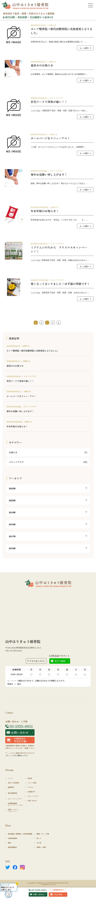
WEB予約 (58, 894)
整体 (9, 843)
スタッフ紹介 (32, 783)
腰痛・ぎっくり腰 (43, 834)
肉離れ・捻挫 (41, 847)
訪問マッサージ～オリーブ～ (13, 810)
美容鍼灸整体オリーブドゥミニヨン (15, 804)
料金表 (30, 778)
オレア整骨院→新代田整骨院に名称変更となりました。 (33, 350)
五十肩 (39, 843)
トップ (10, 778)
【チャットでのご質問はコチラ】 (16, 755)
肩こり (39, 838)
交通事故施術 (12, 838)
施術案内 (11, 787)
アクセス (31, 787)
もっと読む (84, 48)
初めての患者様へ (14, 783)
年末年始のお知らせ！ (17, 426)
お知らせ (52, 25)
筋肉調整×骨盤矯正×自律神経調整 (20, 834)
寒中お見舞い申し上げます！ (20, 411)
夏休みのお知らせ (15, 365)
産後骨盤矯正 (12, 847)
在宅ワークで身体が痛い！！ (20, 380)
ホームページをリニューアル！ (21, 396)
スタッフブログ (56, 98)
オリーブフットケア (15, 799)
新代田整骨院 (12, 793)
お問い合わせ (38, 894)
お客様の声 (31, 792)
